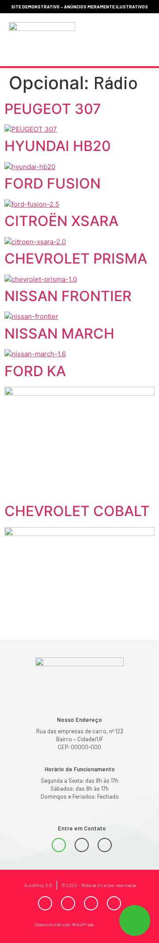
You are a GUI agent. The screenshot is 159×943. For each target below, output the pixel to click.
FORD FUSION (52, 183)
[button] (141, 40)
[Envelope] (105, 845)
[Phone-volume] (82, 845)
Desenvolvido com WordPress (64, 924)
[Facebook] (45, 903)
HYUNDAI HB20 (57, 146)
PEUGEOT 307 (52, 108)
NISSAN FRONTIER (68, 296)
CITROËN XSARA (61, 221)
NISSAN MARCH (59, 333)
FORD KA (35, 371)
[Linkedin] (114, 903)
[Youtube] (91, 903)
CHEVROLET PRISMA (75, 258)
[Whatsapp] (59, 845)
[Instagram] (68, 903)
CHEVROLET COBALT (77, 511)
